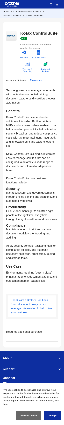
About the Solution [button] (16, 80)
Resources (36, 80)
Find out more (28, 415)
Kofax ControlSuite (34, 15)
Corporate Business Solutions (27, 11)
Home (6, 11)
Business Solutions (12, 15)
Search (51, 4)
